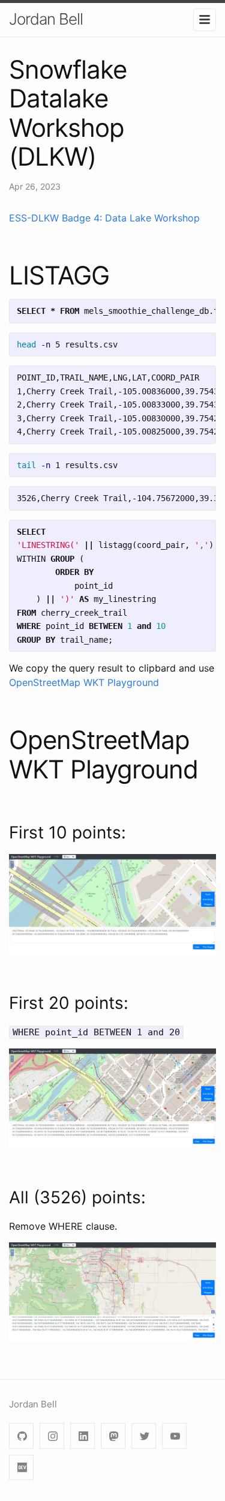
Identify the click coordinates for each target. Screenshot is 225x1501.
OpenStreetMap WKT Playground (84, 682)
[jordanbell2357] (21, 1436)
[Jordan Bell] (174, 1436)
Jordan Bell (46, 19)
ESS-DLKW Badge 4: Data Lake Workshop (104, 218)
